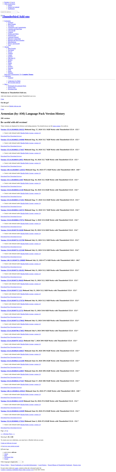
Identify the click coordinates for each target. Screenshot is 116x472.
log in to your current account (10, 446)
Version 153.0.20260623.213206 (12, 361)
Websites (10, 73)
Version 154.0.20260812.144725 (12, 210)
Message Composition (14, 39)
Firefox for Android (13, 7)
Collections (7, 76)
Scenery (10, 66)
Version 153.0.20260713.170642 (12, 320)
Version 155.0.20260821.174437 (12, 150)
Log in (13, 2)
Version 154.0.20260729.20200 (12, 230)
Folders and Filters (13, 34)
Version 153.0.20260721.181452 (12, 270)
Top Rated (11, 26)
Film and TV (11, 58)
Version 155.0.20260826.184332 (12, 129)
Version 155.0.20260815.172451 (12, 200)
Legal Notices (42, 465)
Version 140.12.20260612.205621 (13, 391)
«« (1, 434)
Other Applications (9, 4)
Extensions (7, 21)
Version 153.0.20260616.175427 (12, 381)
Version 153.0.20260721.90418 (12, 280)
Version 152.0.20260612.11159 (12, 401)
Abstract (10, 53)
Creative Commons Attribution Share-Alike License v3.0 (17, 469)
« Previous (6, 434)
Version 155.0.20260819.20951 (12, 160)
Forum (6, 459)
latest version (56, 126)
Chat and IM (11, 30)
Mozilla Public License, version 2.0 (30, 133)
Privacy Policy (5, 465)
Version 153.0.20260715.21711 (12, 310)
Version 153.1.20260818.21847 (12, 180)
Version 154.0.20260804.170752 (12, 220)
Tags (9, 45)
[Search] (18, 12)
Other (9, 65)
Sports (10, 71)
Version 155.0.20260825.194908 (12, 140)
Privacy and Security (14, 43)
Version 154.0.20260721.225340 (12, 250)
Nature (10, 63)
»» (14, 434)
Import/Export (12, 35)
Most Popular (12, 24)
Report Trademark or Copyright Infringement (24, 465)
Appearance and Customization (17, 27)
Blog (5, 455)
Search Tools (11, 87)
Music (10, 61)
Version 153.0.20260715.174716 (12, 300)
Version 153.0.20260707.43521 (12, 341)
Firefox (10, 5)
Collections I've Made (14, 81)
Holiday (10, 60)
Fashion (10, 56)
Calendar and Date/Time (15, 29)
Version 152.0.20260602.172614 (12, 421)
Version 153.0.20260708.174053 (12, 331)
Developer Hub (12, 89)
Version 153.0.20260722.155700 (12, 240)
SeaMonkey (11, 8)
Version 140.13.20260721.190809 (13, 260)
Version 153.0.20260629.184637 (12, 351)
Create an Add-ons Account (9, 443)
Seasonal (10, 68)
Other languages (5, 462)
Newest (10, 52)
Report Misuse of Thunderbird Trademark (60, 465)
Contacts (10, 32)
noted (16, 468)
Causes (10, 55)
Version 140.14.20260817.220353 (13, 170)
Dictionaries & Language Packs (17, 86)
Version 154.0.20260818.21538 (12, 190)
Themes (6, 47)
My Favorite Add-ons (14, 82)
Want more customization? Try (18, 74)
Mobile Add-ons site (15, 106)
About (6, 454)
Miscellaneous (12, 42)
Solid (9, 69)
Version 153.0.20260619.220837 (12, 371)
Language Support (13, 37)
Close (2, 99)
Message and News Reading (16, 40)
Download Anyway (16, 136)
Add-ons (24, 16)
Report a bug (77, 465)
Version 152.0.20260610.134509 (12, 411)
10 (7, 431)
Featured (10, 22)
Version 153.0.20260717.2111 (11, 290)
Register (6, 2)
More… (6, 84)
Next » (11, 434)
